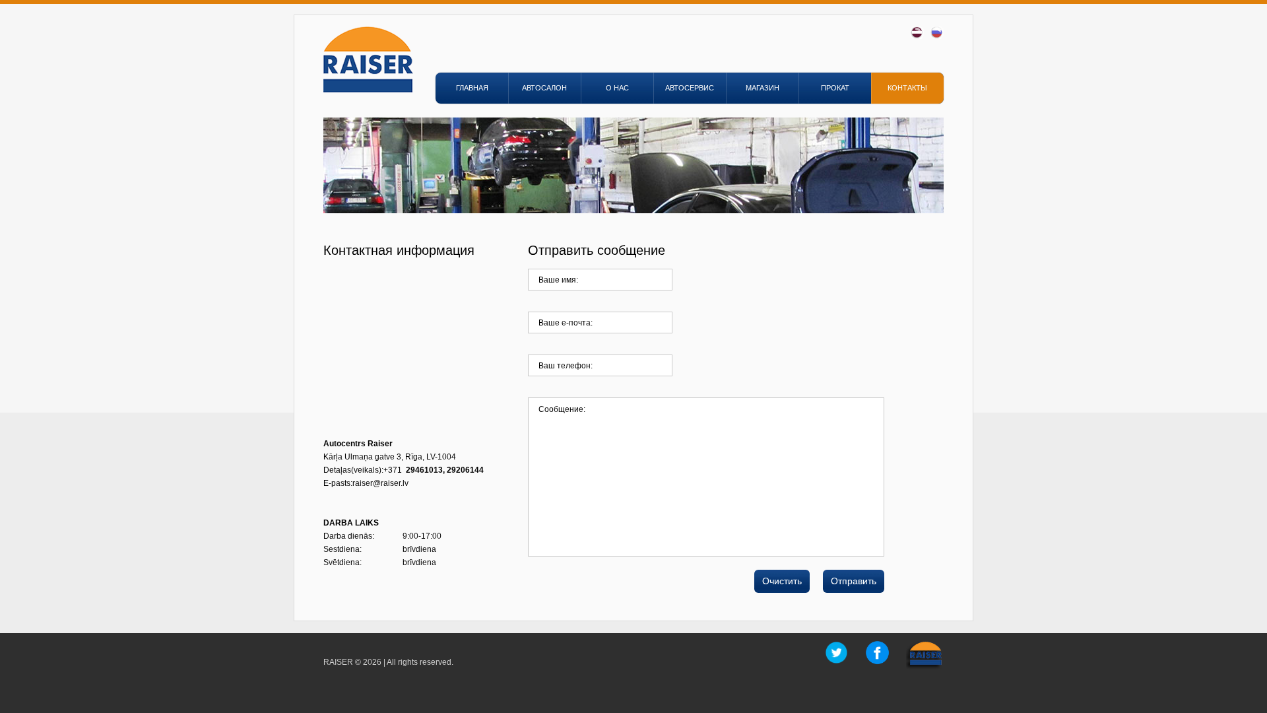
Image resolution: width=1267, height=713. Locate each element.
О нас (617, 88)
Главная (472, 88)
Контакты (907, 88)
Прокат (835, 88)
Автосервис (689, 88)
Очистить (782, 581)
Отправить (853, 581)
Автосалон (544, 88)
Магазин (762, 88)
